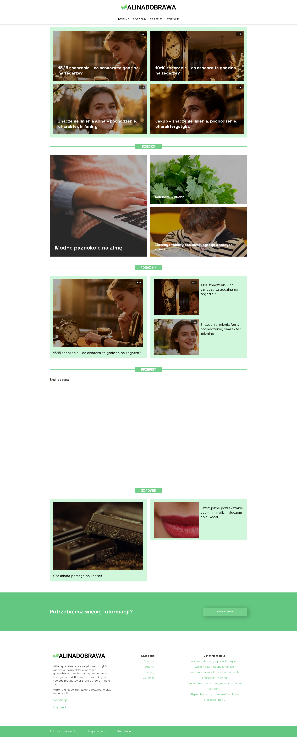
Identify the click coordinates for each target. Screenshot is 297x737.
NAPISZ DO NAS (225, 611)
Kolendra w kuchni (170, 197)
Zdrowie (173, 19)
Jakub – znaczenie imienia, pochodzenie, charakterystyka (196, 123)
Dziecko (124, 19)
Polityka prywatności (63, 731)
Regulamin (124, 731)
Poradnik (140, 19)
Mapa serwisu (97, 731)
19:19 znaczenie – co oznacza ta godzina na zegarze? (195, 70)
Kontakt (60, 707)
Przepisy (156, 19)
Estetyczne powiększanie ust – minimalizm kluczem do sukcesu (221, 512)
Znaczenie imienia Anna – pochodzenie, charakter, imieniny (97, 123)
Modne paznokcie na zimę (88, 247)
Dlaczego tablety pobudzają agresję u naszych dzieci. (194, 246)
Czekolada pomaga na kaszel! (77, 576)
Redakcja (60, 700)
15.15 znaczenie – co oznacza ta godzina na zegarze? (98, 70)
